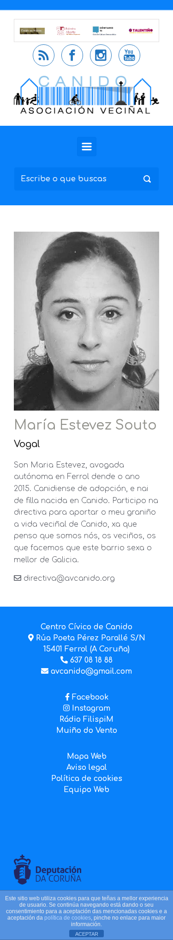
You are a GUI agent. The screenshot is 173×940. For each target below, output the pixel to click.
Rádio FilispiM (86, 719)
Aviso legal (86, 767)
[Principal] (86, 146)
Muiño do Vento (86, 730)
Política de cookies (86, 778)
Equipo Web (86, 790)
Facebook (90, 697)
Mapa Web (87, 756)
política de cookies (67, 918)
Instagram (90, 708)
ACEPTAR (86, 934)
